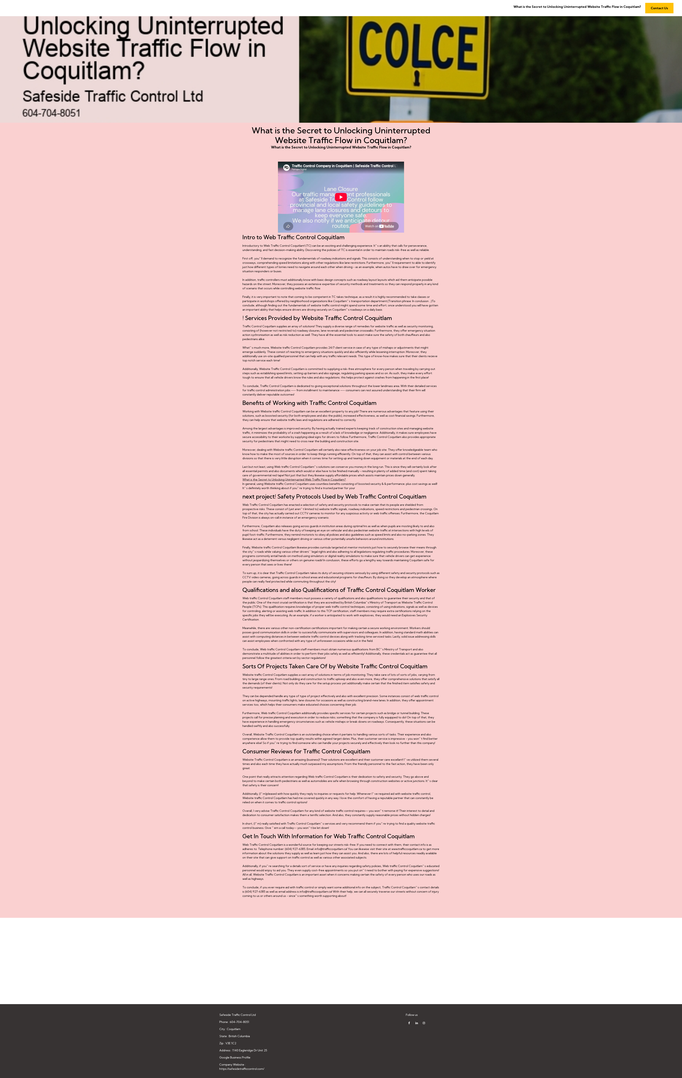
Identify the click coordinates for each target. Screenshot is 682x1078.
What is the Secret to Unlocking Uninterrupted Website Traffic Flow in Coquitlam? (577, 7)
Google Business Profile (234, 1057)
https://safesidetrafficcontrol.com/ (241, 1069)
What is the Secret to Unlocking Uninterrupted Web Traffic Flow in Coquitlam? (294, 479)
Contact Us (659, 8)
